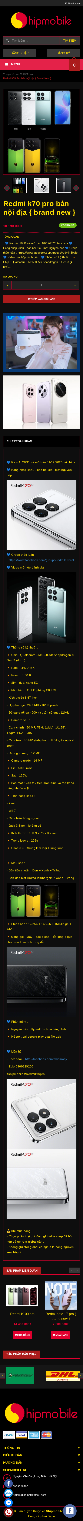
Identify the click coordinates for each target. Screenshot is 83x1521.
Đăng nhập (20, 53)
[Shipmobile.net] (41, 1413)
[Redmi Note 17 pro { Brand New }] (61, 1295)
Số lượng (10, 276)
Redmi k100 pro (22, 1314)
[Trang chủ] (41, 20)
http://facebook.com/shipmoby (46, 1059)
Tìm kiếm (69, 40)
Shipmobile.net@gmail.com (29, 1494)
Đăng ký (63, 53)
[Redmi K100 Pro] (22, 1295)
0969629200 (20, 1486)
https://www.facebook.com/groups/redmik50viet (41, 560)
